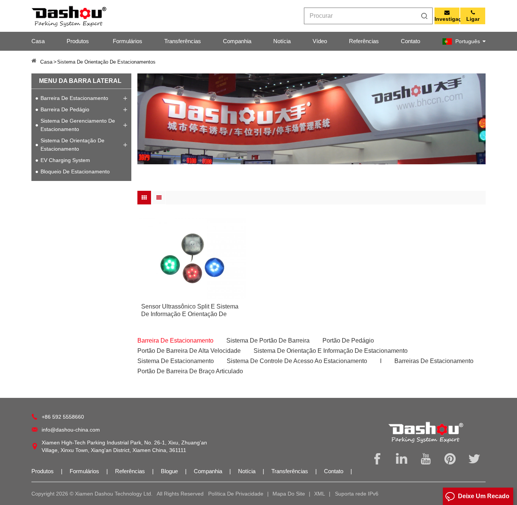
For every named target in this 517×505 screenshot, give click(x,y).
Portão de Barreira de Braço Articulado (190, 371)
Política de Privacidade (235, 494)
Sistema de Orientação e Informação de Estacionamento (331, 351)
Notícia (282, 41)
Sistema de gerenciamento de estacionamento (77, 125)
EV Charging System (65, 160)
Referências (364, 41)
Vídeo (320, 41)
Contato (410, 41)
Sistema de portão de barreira (268, 340)
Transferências (182, 41)
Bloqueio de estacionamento (75, 171)
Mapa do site (289, 494)
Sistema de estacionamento (175, 361)
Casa (38, 41)
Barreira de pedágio (64, 109)
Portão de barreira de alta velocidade (189, 351)
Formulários (127, 41)
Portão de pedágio (348, 340)
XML (319, 494)
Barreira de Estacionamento (74, 98)
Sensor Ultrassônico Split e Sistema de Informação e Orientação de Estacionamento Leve (189, 310)
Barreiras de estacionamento (433, 361)
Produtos (78, 41)
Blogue (170, 471)
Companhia (237, 41)
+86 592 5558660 (63, 417)
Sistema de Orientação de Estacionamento (72, 144)
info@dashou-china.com (71, 430)
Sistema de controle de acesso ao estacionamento (297, 361)
